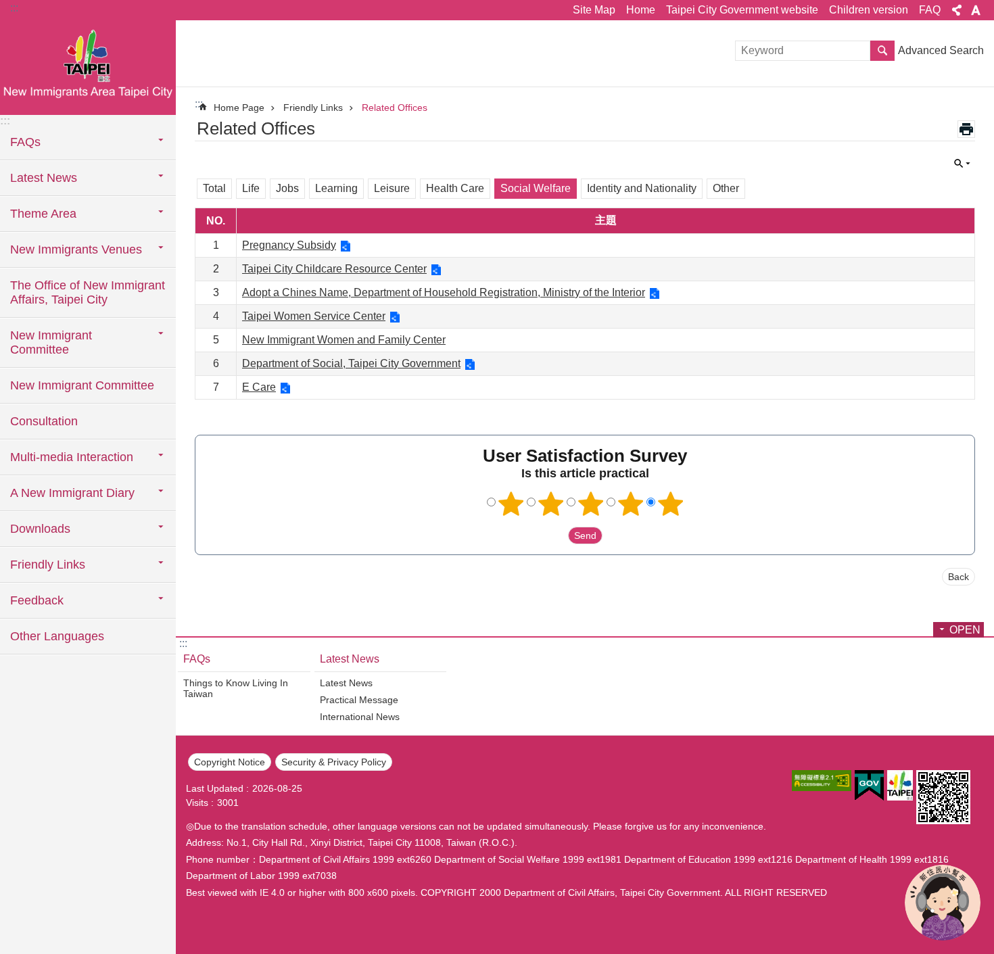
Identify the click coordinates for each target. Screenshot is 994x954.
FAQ (930, 10)
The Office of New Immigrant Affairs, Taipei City (87, 292)
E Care (259, 387)
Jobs (287, 188)
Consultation (44, 421)
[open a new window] (821, 780)
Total (214, 188)
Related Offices (394, 107)
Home (640, 10)
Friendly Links (313, 107)
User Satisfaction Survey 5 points (671, 504)
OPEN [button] (964, 630)
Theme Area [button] (43, 213)
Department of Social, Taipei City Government (351, 363)
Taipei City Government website (742, 10)
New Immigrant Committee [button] (51, 342)
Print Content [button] (966, 129)
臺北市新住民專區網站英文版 (88, 67)
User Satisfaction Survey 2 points (551, 504)
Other (726, 188)
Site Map (594, 10)
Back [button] (958, 576)
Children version (868, 10)
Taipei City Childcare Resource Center (334, 269)
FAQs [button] (25, 142)
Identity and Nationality (641, 188)
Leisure (392, 188)
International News (360, 716)
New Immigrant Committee (82, 385)
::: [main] (199, 104)
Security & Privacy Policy (333, 762)
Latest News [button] (43, 178)
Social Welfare (535, 188)
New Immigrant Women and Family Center (344, 339)
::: (14, 8)
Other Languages (57, 636)
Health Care (455, 188)
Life (251, 188)
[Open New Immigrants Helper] (942, 902)
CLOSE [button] (957, 10)
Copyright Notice (229, 762)
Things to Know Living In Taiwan (235, 688)
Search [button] (882, 51)
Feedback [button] (37, 600)
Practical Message (359, 699)
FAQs (196, 659)
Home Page (239, 107)
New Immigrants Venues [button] (76, 249)
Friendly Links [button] (47, 564)
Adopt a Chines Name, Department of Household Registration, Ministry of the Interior (443, 292)
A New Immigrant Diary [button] (72, 493)
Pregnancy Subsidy (289, 245)
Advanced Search (941, 50)
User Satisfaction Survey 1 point (511, 504)
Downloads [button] (40, 528)
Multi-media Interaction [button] (71, 457)
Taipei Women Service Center (313, 316)
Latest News (349, 659)
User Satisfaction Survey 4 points (631, 504)
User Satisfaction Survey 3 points (591, 504)
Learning (336, 188)
